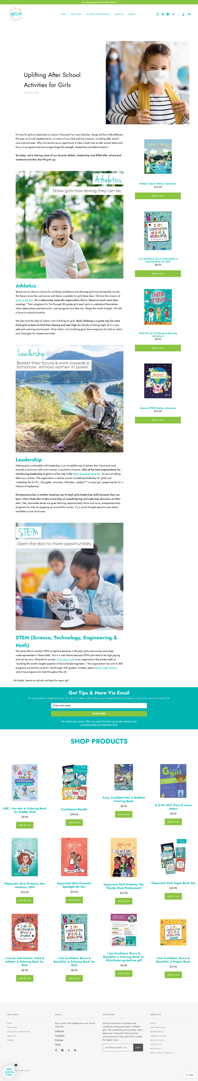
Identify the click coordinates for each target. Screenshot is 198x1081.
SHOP (9, 1023)
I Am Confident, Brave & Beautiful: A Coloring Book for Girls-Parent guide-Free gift (123, 957)
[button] (9, 1072)
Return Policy (157, 1032)
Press (153, 1023)
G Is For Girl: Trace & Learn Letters (173, 806)
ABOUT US (11, 1036)
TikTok (58, 1044)
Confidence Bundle (74, 809)
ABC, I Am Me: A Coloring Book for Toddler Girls (25, 810)
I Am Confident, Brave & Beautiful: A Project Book (173, 959)
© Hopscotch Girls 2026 (18, 1070)
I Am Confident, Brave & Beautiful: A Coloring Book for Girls (158, 260)
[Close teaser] (15, 1065)
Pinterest (59, 1040)
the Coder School (107, 668)
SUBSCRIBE (99, 713)
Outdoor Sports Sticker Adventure (157, 183)
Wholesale (155, 1049)
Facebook (60, 1035)
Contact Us (155, 1044)
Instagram (59, 1031)
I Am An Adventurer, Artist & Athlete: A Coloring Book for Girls (24, 961)
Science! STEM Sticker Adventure (158, 408)
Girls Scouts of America (86, 474)
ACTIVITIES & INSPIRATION (18, 1032)
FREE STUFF (12, 1027)
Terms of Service (158, 1036)
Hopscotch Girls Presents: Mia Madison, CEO (24, 885)
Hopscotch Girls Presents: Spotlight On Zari (74, 885)
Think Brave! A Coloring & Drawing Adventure (158, 334)
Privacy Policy (157, 1040)
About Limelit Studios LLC (162, 1053)
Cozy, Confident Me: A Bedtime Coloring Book (124, 799)
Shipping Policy (158, 1027)
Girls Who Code (66, 659)
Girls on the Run (24, 300)
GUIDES (10, 1040)
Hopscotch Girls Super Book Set (173, 883)
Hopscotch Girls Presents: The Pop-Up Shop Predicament (124, 886)
